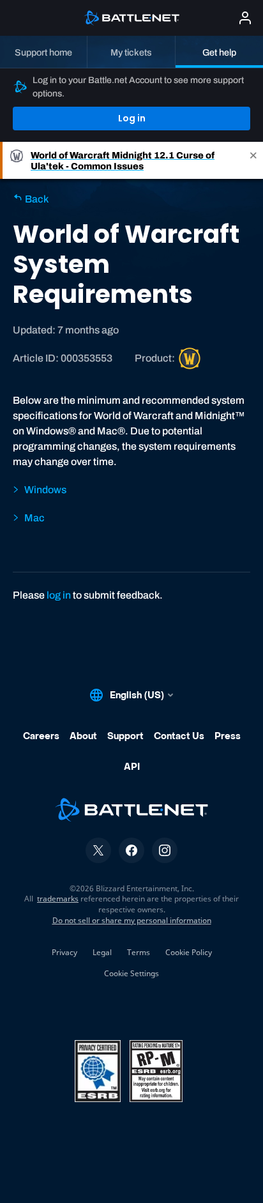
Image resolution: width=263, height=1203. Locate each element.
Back (36, 199)
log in (59, 595)
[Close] (253, 160)
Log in (132, 118)
